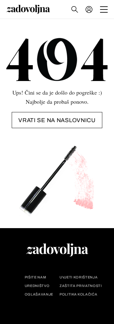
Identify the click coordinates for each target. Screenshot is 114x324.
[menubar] (90, 9)
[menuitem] (89, 9)
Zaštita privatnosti (81, 286)
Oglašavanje (39, 294)
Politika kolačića (78, 294)
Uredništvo (37, 286)
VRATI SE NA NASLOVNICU (57, 120)
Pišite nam (35, 277)
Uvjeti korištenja (79, 277)
